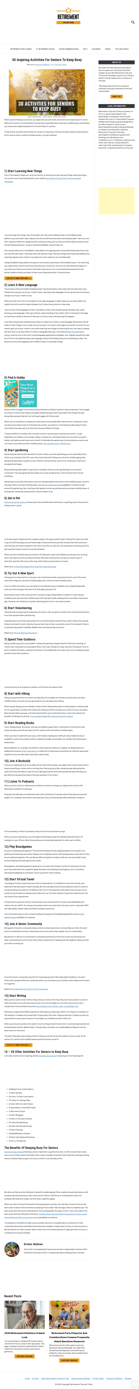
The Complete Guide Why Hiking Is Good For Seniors (51, 716)
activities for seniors (47, 1056)
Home (27, 1378)
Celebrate (96, 49)
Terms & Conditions (114, 1378)
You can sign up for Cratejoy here (57, 444)
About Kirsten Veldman (80, 1378)
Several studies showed (14, 1152)
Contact (35, 1378)
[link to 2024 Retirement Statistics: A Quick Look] (24, 1315)
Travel (108, 49)
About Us (117, 96)
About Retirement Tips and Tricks (55, 1378)
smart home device (30, 751)
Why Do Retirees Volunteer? (25, 633)
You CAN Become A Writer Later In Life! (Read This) (57, 1006)
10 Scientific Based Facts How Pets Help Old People (35, 567)
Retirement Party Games (21, 49)
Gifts (85, 49)
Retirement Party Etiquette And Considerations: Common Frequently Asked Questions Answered (69, 1337)
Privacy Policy (98, 1378)
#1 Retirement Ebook (45, 49)
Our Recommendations (69, 49)
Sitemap (128, 1378)
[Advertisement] (116, 200)
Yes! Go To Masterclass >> (18, 278)
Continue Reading (25, 1356)
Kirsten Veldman (43, 65)
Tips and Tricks (122, 49)
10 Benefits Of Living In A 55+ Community (31, 989)
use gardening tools (53, 485)
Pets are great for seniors (15, 502)
